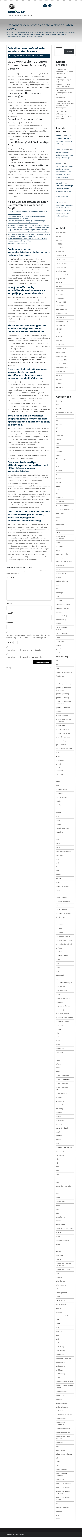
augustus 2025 (61, 279)
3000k (58, 455)
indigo (58, 844)
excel (58, 664)
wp (57, 1503)
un (57, 1289)
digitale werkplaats (63, 633)
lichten (58, 967)
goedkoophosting (62, 694)
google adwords (62, 715)
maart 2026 (60, 252)
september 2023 (62, 368)
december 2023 (61, 356)
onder (58, 1068)
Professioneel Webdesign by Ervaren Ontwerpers (64, 71)
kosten (58, 894)
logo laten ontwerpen (64, 983)
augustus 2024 (61, 325)
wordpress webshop (63, 1483)
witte (58, 1462)
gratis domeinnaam (63, 737)
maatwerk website (63, 998)
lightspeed (60, 975)
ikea (57, 840)
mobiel (58, 1041)
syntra (58, 1252)
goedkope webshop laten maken (50, 32)
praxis (58, 1140)
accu (57, 474)
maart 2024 (60, 344)
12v (57, 416)
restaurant (60, 1155)
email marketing (62, 657)
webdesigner (61, 1366)
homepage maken (62, 789)
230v (57, 443)
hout (57, 809)
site (57, 1209)
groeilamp (60, 760)
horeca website (62, 797)
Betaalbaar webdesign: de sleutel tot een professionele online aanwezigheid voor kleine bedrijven (64, 171)
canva (58, 585)
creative (59, 600)
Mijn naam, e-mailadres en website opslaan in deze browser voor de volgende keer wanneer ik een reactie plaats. (28, 636)
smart (58, 1221)
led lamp (59, 921)
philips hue (60, 1120)
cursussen (59, 612)
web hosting (60, 1351)
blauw (58, 550)
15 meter (59, 424)
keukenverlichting (62, 886)
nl (57, 1056)
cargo (58, 589)
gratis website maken (64, 749)
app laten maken (62, 505)
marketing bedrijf (62, 1014)
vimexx (58, 1308)
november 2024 (62, 313)
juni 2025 (59, 286)
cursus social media (63, 604)
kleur (58, 890)
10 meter (59, 401)
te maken (59, 1256)
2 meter (59, 432)
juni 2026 (59, 240)
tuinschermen (61, 1281)
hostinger (59, 805)
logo (57, 979)
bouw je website (62, 554)
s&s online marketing (64, 1186)
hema (58, 782)
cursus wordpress (62, 608)
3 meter (59, 451)
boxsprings (60, 565)
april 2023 (59, 387)
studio (58, 1248)
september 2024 (62, 321)
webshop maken (28, 34)
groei (58, 756)
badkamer (60, 525)
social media (60, 1225)
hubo (58, 820)
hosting (58, 801)
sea (57, 1190)
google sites (60, 725)
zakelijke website (62, 1507)
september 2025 (62, 275)
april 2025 (59, 294)
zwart (58, 1515)
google (58, 711)
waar (58, 1324)
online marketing (62, 1083)
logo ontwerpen (62, 990)
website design (61, 1403)
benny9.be (16, 12)
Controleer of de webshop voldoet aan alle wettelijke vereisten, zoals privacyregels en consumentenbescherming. (27, 241)
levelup (59, 959)
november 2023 (61, 360)
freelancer (60, 676)
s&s (57, 1182)
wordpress (60, 1479)
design (58, 624)
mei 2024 (59, 337)
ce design (59, 593)
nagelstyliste (61, 1048)
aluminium (59, 498)
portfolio (59, 1136)
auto (57, 521)
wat (57, 1335)
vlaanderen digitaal (63, 1316)
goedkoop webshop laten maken (27, 32)
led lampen (60, 925)
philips (58, 1116)
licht (57, 963)
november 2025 (62, 267)
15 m (58, 420)
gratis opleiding (61, 745)
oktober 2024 (61, 317)
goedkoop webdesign (64, 684)
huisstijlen (59, 832)
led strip (59, 929)
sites (58, 1213)
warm (58, 1327)
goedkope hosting (62, 698)
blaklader (59, 546)
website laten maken (57, 34)
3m (57, 463)
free (57, 668)
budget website (62, 573)
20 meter (59, 436)
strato (58, 1244)
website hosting (62, 1407)
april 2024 (59, 341)
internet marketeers (63, 851)
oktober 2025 (61, 271)
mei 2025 (59, 290)
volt (57, 1320)
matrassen (60, 1025)
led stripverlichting (63, 936)
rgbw (58, 1163)
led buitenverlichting (63, 913)
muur (58, 1045)
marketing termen (63, 1021)
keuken (58, 882)
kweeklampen (61, 898)
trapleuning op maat (63, 1269)
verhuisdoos (60, 1300)
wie (57, 1446)
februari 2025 (61, 302)
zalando (59, 1511)
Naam (9, 603)
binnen (58, 542)
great (58, 752)
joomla (58, 874)
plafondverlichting (62, 1128)
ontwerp (59, 1097)
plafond (59, 1124)
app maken (60, 513)
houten (58, 813)
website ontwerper (63, 1432)
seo (57, 1194)
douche (58, 645)
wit (57, 1458)
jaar (57, 871)
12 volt (58, 409)
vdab (58, 1296)
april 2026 (59, 248)
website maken (61, 1419)
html (58, 816)
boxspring (59, 558)
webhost (59, 1370)
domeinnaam (61, 641)
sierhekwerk (60, 1201)
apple (58, 517)
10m (57, 405)
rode (58, 1171)
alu (57, 494)
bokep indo (60, 183)
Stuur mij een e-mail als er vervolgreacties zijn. (23, 650)
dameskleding (61, 620)
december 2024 (62, 310)
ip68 (57, 863)
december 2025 (62, 263)
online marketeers (63, 1079)
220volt (58, 440)
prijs (57, 1143)
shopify (58, 1198)
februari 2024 (61, 348)
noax (58, 1060)
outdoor (59, 1112)
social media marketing (64, 1228)
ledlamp (59, 948)
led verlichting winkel (64, 944)
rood (58, 1174)
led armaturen (61, 909)
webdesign (60, 1354)
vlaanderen (60, 1312)
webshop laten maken (14, 34)
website (59, 1399)
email (58, 653)
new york (59, 1052)
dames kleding (61, 616)
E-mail (9, 613)
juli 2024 (59, 329)
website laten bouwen (42, 34)
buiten (58, 577)
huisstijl (58, 824)
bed (57, 528)
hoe (57, 786)
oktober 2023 (61, 364)
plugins (58, 1132)
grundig (59, 764)
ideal (58, 836)
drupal (58, 649)
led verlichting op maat (64, 940)
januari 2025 (60, 306)
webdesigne (60, 1362)
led (57, 905)
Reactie (10, 578)
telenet (58, 1259)
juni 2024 (59, 333)
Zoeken (59, 47)
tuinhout (59, 1277)
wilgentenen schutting (64, 1454)
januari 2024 (60, 352)
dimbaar (59, 637)
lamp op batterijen (63, 902)
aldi (57, 490)
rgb (57, 1159)
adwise (58, 482)
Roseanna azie (61, 150)
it (56, 867)
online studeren (62, 1093)
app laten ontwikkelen (64, 509)
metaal (58, 1029)
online (58, 1072)
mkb (57, 1037)
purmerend (60, 1151)
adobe (58, 478)
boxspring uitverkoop (64, 562)
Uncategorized (61, 1293)
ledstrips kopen (62, 956)
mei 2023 (59, 383)
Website (9, 623)
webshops (60, 1395)
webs (58, 1378)
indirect (59, 847)
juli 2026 (59, 236)
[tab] (45, 5)
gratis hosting (61, 741)
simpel (58, 1205)
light (57, 971)
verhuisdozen (61, 1304)
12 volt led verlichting (64, 412)
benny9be (59, 136)
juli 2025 (59, 283)
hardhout (59, 774)
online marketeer (62, 1075)
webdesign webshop (63, 1358)
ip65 (57, 859)
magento (59, 1002)
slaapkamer (60, 1217)
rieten (58, 1167)
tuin (57, 1273)
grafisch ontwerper (63, 733)
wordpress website (63, 1487)
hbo (57, 778)
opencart (59, 1105)
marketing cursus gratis (65, 1018)
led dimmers (60, 917)
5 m (57, 467)
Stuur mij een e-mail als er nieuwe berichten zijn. (24, 657)
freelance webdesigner (64, 672)
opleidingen (60, 1109)
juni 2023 (59, 379)
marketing (60, 1010)
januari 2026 (60, 259)
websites (59, 1442)
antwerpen (60, 501)
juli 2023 (59, 375)
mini (57, 1033)
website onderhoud (63, 1429)
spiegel (58, 1232)
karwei (58, 878)
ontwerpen (60, 1101)
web (57, 1339)
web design (60, 1347)
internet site (60, 855)
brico (58, 569)
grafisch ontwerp (62, 729)
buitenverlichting (62, 581)
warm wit (59, 1331)
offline (58, 1064)
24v (57, 447)
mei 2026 (59, 244)
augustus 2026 (61, 232)
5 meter (59, 471)
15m (57, 428)
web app (59, 1343)
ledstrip (59, 952)
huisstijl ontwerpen (63, 828)
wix (57, 1466)
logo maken (60, 987)
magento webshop (63, 1006)
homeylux (59, 793)
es (57, 661)
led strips (59, 932)
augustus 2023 (61, 372)
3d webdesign (61, 459)
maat (58, 994)
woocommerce (61, 1469)
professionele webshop (65, 1147)
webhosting (60, 1374)
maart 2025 (60, 298)
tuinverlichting (61, 1285)
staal (58, 1236)
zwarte (58, 1519)
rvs (57, 1178)
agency (58, 486)
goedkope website (68, 32)
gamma (59, 680)
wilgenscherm (61, 1450)
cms (57, 596)
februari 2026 (61, 256)
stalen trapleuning (63, 1240)
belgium (59, 532)
